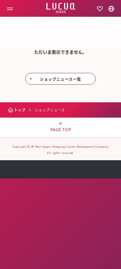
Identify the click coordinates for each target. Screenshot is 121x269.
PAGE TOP (60, 130)
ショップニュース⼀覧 (60, 79)
